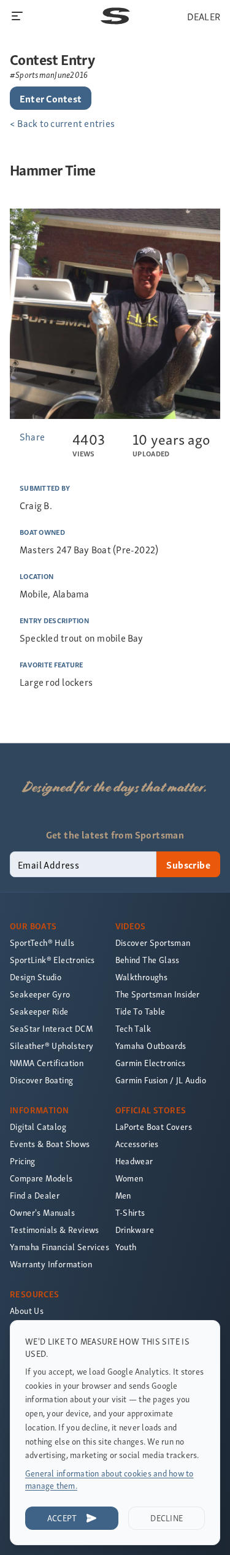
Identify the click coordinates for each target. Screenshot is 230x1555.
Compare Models (41, 1178)
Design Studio (35, 977)
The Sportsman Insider (157, 994)
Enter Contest (51, 98)
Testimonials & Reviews (54, 1229)
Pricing (23, 1161)
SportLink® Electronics (52, 960)
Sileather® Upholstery (51, 1045)
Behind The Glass (147, 960)
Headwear (134, 1161)
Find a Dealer (34, 1195)
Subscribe (188, 864)
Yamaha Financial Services (59, 1247)
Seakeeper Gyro (40, 994)
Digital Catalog (38, 1126)
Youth (126, 1247)
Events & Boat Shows (50, 1144)
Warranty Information (51, 1264)
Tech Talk (133, 1028)
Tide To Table (140, 1011)
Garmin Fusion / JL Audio (161, 1080)
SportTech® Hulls (42, 942)
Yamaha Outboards (150, 1045)
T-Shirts (130, 1212)
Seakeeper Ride (39, 1011)
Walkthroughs (141, 977)
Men (123, 1195)
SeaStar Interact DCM (51, 1028)
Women (129, 1178)
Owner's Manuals (42, 1212)
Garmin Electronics (150, 1063)
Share (32, 436)
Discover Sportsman (153, 942)
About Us (27, 1310)
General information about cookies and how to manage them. (109, 1479)
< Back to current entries (62, 122)
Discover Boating (41, 1080)
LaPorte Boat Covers (154, 1126)
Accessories (137, 1144)
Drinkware (135, 1229)
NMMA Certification (46, 1063)
